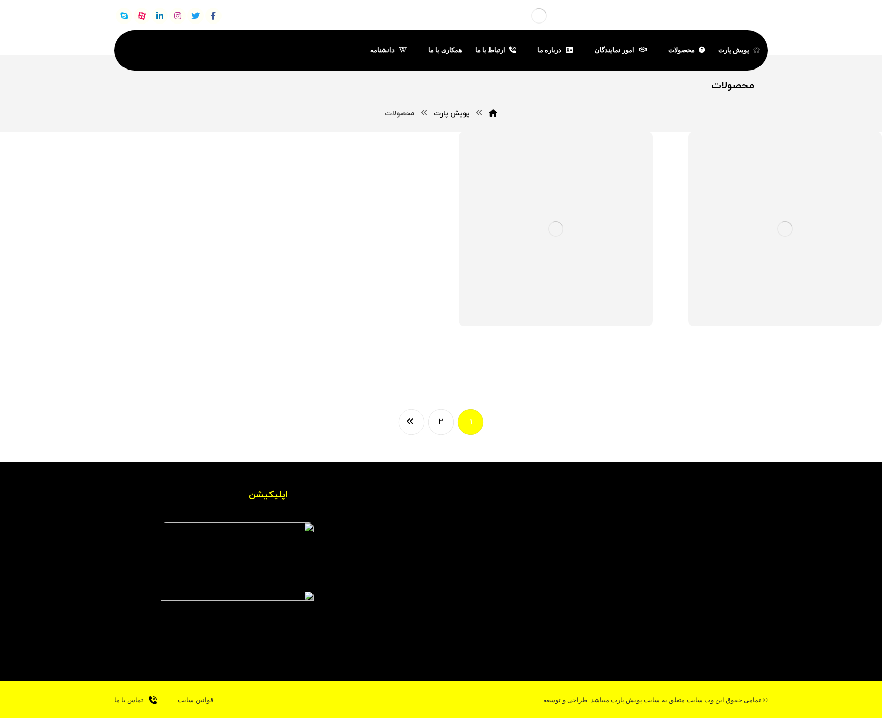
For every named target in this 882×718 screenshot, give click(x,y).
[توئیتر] (195, 16)
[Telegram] (647, 613)
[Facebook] (708, 613)
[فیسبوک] (213, 16)
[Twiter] (688, 613)
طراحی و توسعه (565, 700)
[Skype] (124, 16)
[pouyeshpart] (539, 16)
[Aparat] (667, 613)
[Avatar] (856, 314)
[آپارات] (142, 16)
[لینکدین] (160, 16)
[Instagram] (627, 613)
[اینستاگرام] (177, 16)
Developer (822, 310)
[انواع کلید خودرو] (765, 373)
